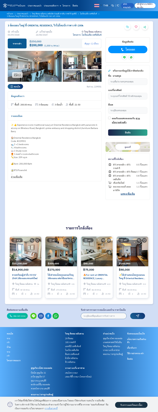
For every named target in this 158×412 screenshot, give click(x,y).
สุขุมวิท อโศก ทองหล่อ (41, 368)
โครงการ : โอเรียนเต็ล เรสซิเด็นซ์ (87, 34)
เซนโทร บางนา (71, 372)
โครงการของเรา (14, 360)
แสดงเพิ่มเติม (128, 194)
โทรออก (130, 49)
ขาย (8, 338)
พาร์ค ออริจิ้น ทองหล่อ (40, 384)
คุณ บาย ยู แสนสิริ (38, 380)
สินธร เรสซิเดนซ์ (72, 354)
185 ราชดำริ (70, 342)
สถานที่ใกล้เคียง (115, 159)
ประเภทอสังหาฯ (51, 5)
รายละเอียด (16, 116)
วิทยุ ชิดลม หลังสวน (74, 333)
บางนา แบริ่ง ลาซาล (75, 368)
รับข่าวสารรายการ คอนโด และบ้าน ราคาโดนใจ (103, 309)
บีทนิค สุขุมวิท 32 (38, 372)
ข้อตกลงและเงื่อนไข (136, 333)
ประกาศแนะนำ (35, 5)
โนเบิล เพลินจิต (72, 350)
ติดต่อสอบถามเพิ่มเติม (17, 309)
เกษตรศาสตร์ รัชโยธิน (112, 342)
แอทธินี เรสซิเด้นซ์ (73, 346)
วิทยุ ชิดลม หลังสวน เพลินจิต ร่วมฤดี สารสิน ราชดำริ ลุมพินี (54, 13)
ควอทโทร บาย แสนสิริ (40, 388)
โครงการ (66, 5)
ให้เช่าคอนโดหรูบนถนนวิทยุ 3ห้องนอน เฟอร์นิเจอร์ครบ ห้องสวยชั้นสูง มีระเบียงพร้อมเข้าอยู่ (61, 276)
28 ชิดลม (69, 338)
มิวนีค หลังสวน (71, 358)
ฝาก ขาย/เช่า (127, 5)
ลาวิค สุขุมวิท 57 (38, 376)
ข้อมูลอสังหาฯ (17, 96)
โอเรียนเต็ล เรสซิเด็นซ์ (88, 13)
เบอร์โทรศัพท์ (115, 90)
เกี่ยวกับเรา (132, 347)
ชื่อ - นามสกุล (114, 75)
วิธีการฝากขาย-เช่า (135, 353)
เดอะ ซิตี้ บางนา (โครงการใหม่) (78, 376)
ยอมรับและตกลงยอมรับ (123, 118)
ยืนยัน (128, 132)
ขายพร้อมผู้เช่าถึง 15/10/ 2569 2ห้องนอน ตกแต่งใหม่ (24, 276)
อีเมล (110, 104)
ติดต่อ (75, 5)
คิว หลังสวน (70, 361)
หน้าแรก (21, 5)
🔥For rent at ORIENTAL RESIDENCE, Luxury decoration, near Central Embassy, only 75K (96, 276)
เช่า (8, 342)
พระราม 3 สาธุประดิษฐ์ (42, 394)
